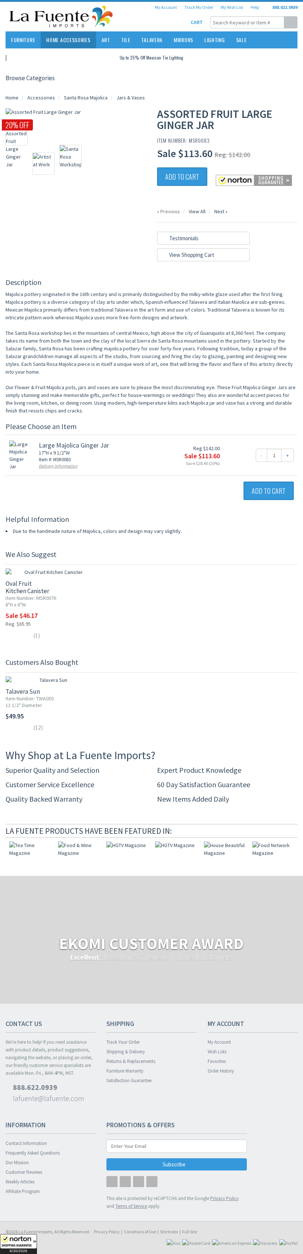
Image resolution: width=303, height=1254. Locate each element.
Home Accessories (68, 40)
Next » (221, 211)
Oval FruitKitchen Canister (27, 587)
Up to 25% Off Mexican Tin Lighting (151, 57)
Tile (125, 40)
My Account (166, 7)
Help (255, 7)
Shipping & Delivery (125, 1052)
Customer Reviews (24, 1172)
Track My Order (198, 7)
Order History (221, 1071)
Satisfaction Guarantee (129, 1080)
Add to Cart (182, 176)
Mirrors (183, 40)
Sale (241, 40)
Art (106, 40)
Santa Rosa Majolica (86, 97)
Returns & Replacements (130, 1061)
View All (197, 211)
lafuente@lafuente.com (47, 1098)
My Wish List (232, 7)
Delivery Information (58, 466)
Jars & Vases (130, 97)
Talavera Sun (23, 691)
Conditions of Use (140, 1231)
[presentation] (282, 831)
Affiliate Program (23, 1191)
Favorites (217, 1061)
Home (12, 97)
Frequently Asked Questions (33, 1153)
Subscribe (175, 1164)
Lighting (214, 40)
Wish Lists (217, 1052)
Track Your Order (123, 1042)
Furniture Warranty (124, 1071)
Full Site (189, 1231)
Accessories (41, 97)
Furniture (23, 40)
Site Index (169, 1231)
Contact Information (26, 1143)
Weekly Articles (20, 1182)
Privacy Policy (107, 1231)
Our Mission (17, 1162)
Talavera (152, 40)
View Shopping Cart (191, 254)
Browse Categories (30, 78)
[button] (18, 1244)
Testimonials (183, 238)
